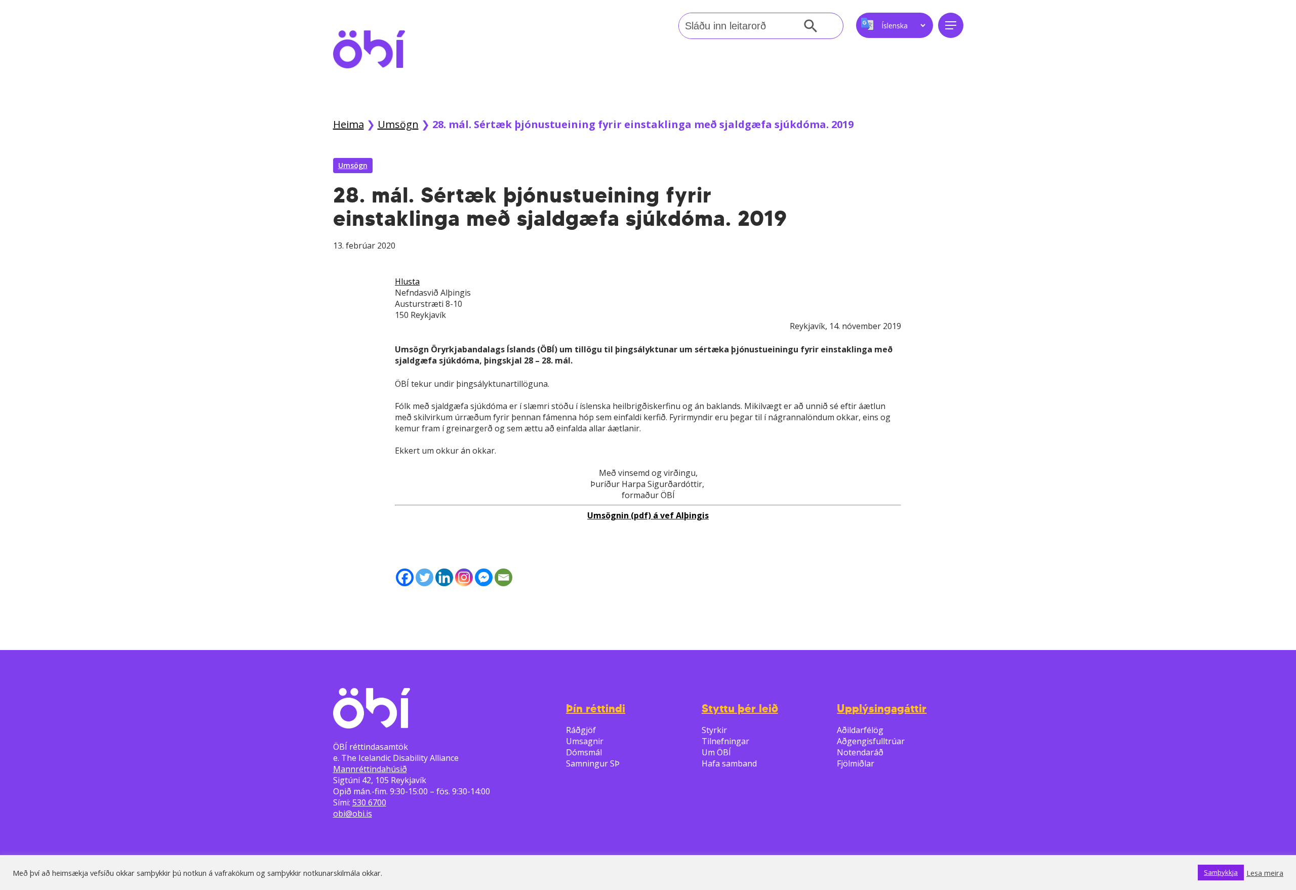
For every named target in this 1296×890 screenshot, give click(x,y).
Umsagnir (584, 741)
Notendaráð (860, 752)
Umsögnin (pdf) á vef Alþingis (648, 515)
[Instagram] (464, 577)
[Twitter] (424, 577)
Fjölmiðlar (855, 763)
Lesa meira (1264, 872)
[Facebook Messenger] (484, 577)
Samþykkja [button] (1221, 872)
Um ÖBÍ (716, 752)
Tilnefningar (725, 741)
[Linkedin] (444, 577)
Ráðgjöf (581, 730)
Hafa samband (729, 763)
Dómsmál (584, 752)
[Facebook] (405, 577)
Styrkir (714, 730)
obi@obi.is (352, 813)
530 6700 (369, 802)
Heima (348, 124)
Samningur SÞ (593, 763)
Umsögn (398, 124)
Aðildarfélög (860, 730)
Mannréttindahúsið (370, 769)
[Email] (503, 577)
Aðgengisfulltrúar (871, 741)
